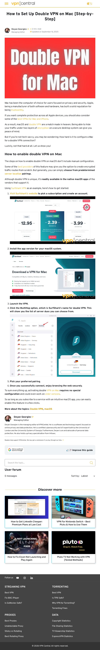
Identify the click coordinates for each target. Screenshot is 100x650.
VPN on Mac (53, 390)
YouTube (17, 578)
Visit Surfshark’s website (23, 193)
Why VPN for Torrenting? (63, 603)
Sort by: (75, 476)
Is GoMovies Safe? (13, 603)
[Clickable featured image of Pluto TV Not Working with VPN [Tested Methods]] (73, 542)
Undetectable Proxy (14, 626)
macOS (48, 409)
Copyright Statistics (61, 621)
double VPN (35, 124)
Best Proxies (11, 621)
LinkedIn (31, 578)
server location (13, 173)
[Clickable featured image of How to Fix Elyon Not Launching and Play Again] (26, 542)
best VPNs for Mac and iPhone (32, 119)
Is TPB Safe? (58, 598)
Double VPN (36, 409)
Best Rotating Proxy (14, 636)
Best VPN (9, 592)
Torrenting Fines (59, 608)
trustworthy (17, 110)
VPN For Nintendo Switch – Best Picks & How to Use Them (73, 523)
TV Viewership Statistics (63, 631)
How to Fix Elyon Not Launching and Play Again (27, 559)
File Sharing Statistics (62, 626)
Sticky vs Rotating (13, 631)
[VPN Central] (23, 3)
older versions (52, 394)
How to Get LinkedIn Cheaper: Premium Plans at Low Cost (26, 523)
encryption (43, 128)
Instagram (24, 578)
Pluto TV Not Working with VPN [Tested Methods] (73, 559)
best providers (25, 166)
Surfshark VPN (18, 188)
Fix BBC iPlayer (12, 598)
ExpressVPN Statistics (62, 636)
